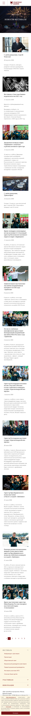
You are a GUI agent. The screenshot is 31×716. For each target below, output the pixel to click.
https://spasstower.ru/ (11, 697)
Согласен (15, 713)
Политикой (8, 706)
